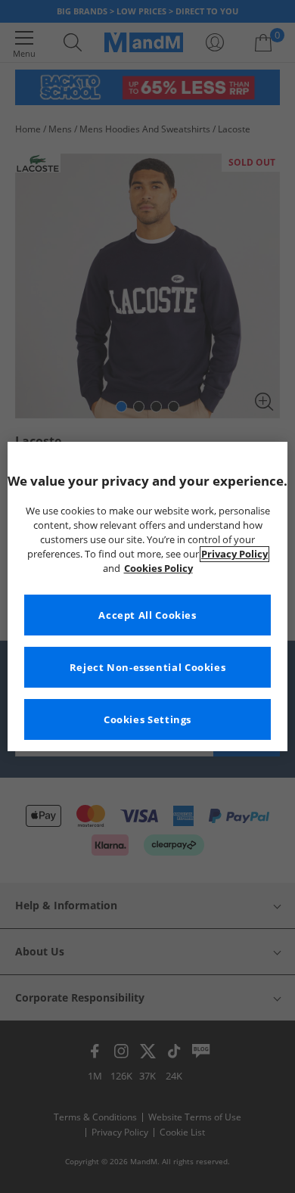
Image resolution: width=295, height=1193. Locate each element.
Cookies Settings (147, 719)
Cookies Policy (158, 568)
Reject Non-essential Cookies (148, 667)
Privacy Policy (234, 554)
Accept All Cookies (147, 615)
